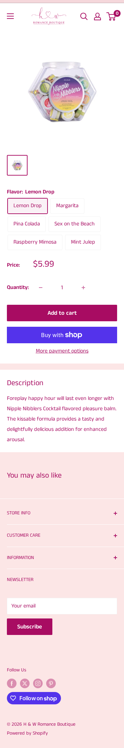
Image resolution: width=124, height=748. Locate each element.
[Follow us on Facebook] (12, 683)
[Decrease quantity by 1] (40, 287)
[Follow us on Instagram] (38, 683)
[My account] (97, 16)
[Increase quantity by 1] (83, 287)
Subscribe (29, 627)
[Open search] (84, 16)
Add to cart (62, 313)
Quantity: (18, 287)
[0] (111, 16)
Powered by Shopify (27, 733)
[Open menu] (10, 16)
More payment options (62, 351)
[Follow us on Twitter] (25, 683)
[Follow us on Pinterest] (51, 683)
